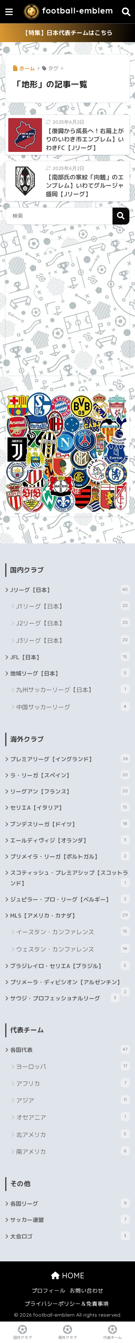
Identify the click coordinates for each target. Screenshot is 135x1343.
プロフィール (48, 1290)
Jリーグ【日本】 (69, 590)
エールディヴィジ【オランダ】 (68, 840)
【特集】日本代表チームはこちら (67, 33)
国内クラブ (22, 1337)
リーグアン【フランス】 (69, 791)
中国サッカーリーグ (71, 707)
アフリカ (71, 1083)
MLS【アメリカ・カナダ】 (69, 916)
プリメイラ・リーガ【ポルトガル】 (68, 856)
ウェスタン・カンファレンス (71, 949)
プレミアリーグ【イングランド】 (69, 759)
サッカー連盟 (68, 1220)
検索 (120, 216)
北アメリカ (71, 1135)
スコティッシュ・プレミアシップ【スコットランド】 (69, 878)
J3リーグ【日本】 (72, 640)
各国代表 (69, 1050)
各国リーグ (68, 1204)
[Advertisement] (67, 307)
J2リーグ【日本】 (72, 623)
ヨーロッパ (71, 1066)
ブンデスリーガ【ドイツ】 (68, 824)
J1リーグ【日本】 (72, 606)
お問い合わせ (87, 1290)
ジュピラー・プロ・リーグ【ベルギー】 (68, 899)
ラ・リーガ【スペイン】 (69, 775)
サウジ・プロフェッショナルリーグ (63, 998)
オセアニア (71, 1117)
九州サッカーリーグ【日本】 (71, 690)
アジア (71, 1100)
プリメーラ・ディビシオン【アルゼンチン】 (68, 984)
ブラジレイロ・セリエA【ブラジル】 (68, 966)
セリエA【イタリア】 (68, 808)
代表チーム (112, 1337)
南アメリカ (71, 1151)
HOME (72, 1275)
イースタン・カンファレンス (71, 932)
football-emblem (76, 10)
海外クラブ (67, 1337)
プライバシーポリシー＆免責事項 (66, 1304)
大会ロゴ (68, 1236)
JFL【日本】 (68, 657)
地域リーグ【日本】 (68, 673)
